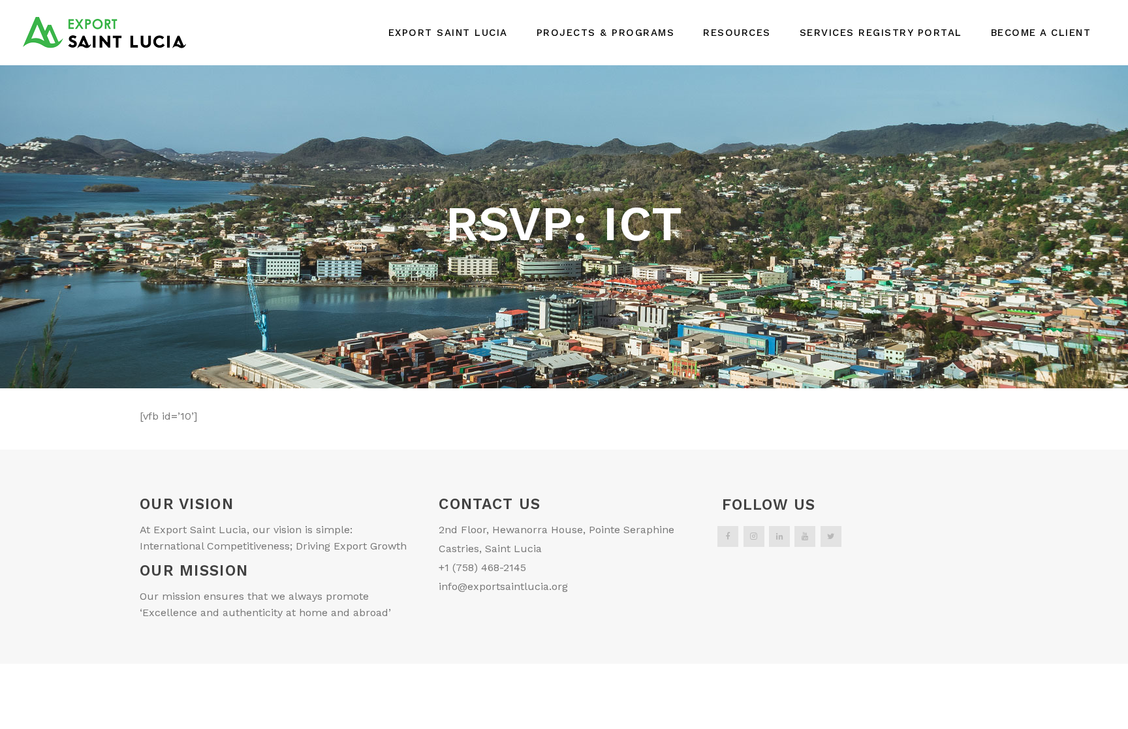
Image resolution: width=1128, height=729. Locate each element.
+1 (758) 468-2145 (482, 567)
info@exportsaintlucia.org (503, 586)
